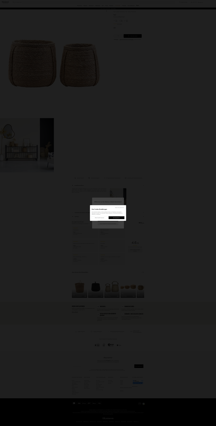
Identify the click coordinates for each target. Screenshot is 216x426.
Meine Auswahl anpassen (99, 217)
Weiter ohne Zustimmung (119, 207)
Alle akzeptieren (116, 217)
